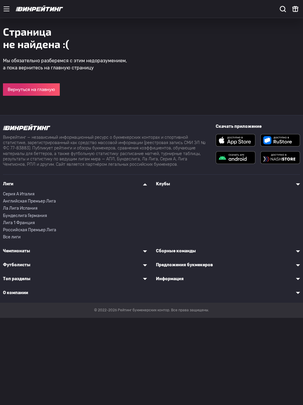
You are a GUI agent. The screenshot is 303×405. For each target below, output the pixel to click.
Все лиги (12, 237)
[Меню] (6, 9)
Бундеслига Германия (25, 215)
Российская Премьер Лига (29, 229)
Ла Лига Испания (20, 208)
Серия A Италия (19, 194)
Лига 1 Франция (19, 222)
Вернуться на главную (31, 89)
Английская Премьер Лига (29, 201)
